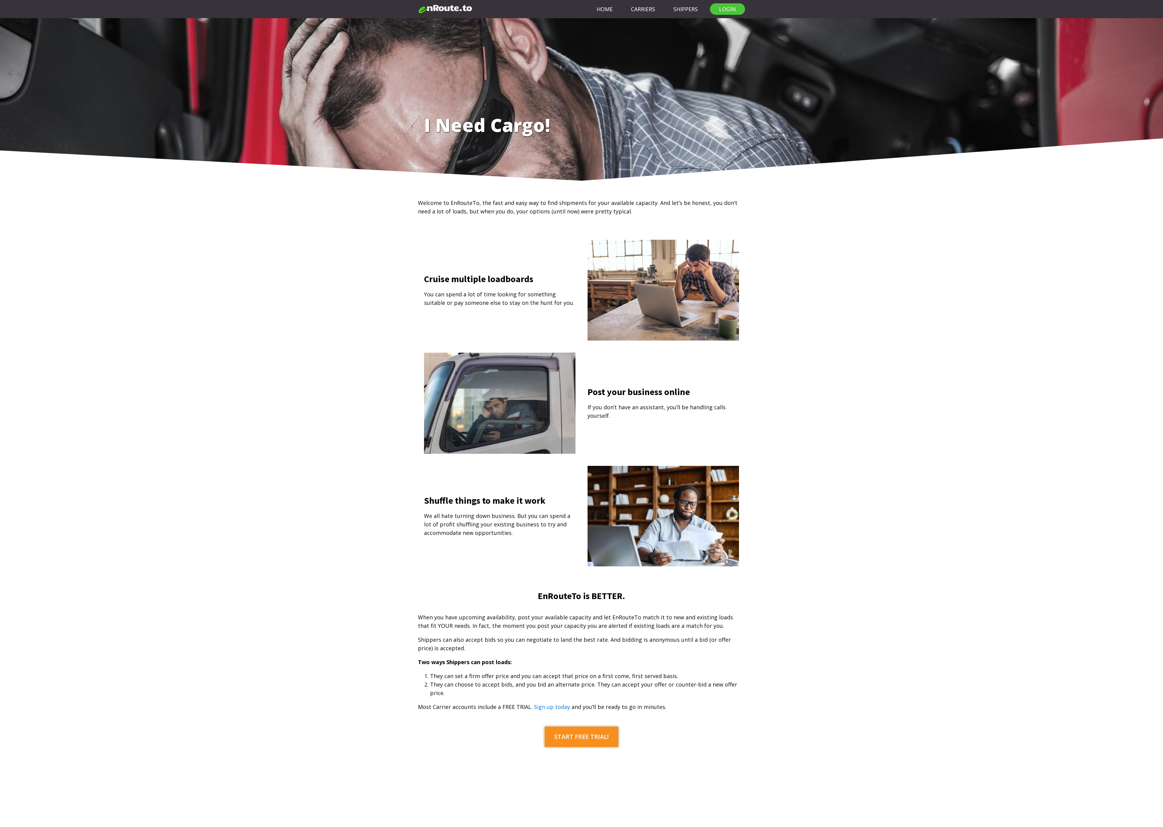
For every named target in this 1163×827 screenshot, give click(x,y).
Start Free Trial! (581, 737)
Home (605, 9)
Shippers (685, 9)
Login (727, 9)
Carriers (643, 9)
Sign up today (552, 706)
